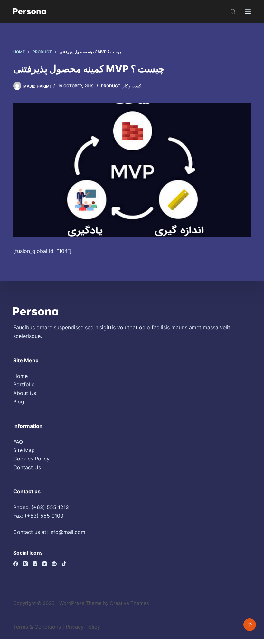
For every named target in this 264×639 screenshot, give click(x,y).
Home (20, 376)
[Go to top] (249, 624)
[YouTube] (44, 563)
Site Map (24, 450)
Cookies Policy (31, 458)
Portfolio (24, 384)
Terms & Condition (35, 627)
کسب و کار (132, 85)
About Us (24, 393)
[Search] (233, 11)
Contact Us (27, 467)
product (110, 85)
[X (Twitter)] (25, 563)
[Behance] (54, 563)
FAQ (18, 442)
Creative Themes (129, 603)
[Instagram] (35, 563)
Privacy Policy (83, 627)
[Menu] (248, 11)
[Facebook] (15, 563)
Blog (18, 401)
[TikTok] (63, 563)
